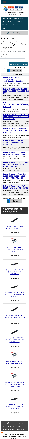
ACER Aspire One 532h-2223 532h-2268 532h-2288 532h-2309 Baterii (14, 249)
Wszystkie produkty (8, 25)
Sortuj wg (4, 54)
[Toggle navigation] (4, 2)
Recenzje (19, 21)
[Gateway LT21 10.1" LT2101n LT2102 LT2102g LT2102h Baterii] (14, 355)
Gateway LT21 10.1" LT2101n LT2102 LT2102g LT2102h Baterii (14, 362)
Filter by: (2, 51)
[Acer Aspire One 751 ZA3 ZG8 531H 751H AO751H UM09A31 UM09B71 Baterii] (14, 332)
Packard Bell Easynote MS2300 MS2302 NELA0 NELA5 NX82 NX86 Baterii (14, 294)
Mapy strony (21, 25)
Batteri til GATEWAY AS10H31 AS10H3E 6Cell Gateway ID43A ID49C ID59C (15, 131)
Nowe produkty (18, 18)
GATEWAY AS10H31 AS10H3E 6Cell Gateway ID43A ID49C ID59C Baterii (14, 407)
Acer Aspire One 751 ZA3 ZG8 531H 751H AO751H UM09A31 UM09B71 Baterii (14, 340)
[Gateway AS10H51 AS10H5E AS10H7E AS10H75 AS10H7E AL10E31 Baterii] (14, 264)
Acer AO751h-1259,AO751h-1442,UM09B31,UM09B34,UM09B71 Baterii (14, 317)
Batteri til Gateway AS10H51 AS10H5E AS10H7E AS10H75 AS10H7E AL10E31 (14, 142)
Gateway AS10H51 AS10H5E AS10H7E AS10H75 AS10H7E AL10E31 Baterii (14, 272)
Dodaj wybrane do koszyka (18, 64)
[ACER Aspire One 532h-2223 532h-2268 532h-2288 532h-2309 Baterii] (14, 241)
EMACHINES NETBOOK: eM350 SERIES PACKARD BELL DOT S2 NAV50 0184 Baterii (14, 384)
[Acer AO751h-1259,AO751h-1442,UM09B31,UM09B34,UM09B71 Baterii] (14, 309)
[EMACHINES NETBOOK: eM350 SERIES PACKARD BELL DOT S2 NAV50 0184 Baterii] (14, 376)
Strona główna (6, 18)
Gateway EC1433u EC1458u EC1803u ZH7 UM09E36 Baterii (14, 227)
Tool (14, 33)
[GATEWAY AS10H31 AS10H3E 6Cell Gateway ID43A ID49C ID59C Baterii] (14, 399)
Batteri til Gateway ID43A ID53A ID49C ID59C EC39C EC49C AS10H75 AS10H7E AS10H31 (15, 176)
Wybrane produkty (8, 21)
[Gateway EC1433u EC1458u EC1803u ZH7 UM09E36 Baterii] (14, 220)
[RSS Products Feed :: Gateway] (2, 432)
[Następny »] (17, 70)
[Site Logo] (14, 8)
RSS (3, 28)
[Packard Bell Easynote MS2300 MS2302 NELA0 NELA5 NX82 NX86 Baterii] (14, 287)
